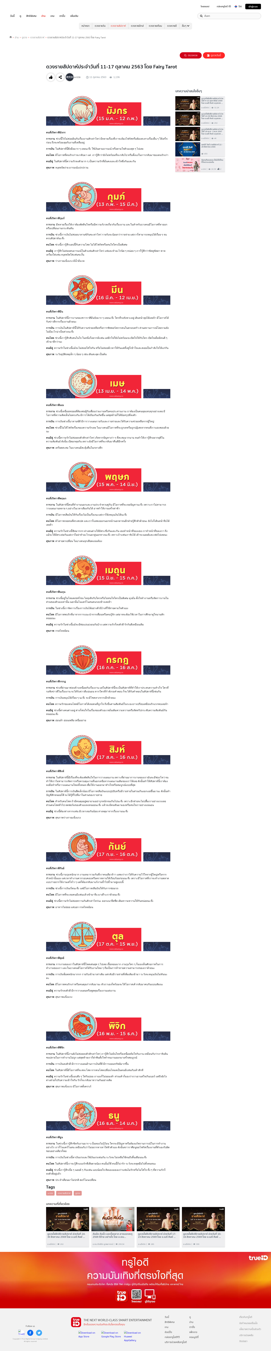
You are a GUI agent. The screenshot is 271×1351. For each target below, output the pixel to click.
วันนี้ (12, 16)
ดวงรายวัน (100, 26)
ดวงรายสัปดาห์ (118, 26)
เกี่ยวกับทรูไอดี (245, 1317)
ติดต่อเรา (243, 1341)
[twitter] (39, 1333)
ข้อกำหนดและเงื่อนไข (248, 1323)
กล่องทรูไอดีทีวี (172, 1337)
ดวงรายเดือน (155, 26)
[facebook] (30, 1333)
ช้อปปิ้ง (168, 1332)
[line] (21, 1333)
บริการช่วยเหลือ (246, 1335)
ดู (20, 16)
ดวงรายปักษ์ (137, 26)
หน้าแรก (86, 26)
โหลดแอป (205, 6)
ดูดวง (24, 37)
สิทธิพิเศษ (31, 16)
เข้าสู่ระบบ (253, 6)
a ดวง (50, 1193)
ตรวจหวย (192, 55)
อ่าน (43, 16)
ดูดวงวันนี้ (216, 55)
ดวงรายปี (172, 26)
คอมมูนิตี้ (194, 1337)
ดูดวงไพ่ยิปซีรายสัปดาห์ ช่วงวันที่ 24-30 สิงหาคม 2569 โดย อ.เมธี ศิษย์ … (66, 1235)
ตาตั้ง (62, 16)
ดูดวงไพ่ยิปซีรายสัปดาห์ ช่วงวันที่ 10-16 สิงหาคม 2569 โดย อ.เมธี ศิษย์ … (202, 1235)
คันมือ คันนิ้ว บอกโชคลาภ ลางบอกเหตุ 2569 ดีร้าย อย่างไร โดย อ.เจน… (113, 1235)
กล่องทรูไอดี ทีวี (224, 6)
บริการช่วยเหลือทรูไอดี (176, 1342)
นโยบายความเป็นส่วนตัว (250, 1329)
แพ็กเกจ (193, 1332)
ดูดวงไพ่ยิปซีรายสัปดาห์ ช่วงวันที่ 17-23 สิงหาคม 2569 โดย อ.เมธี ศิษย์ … (157, 1235)
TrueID (19, 6)
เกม (52, 16)
